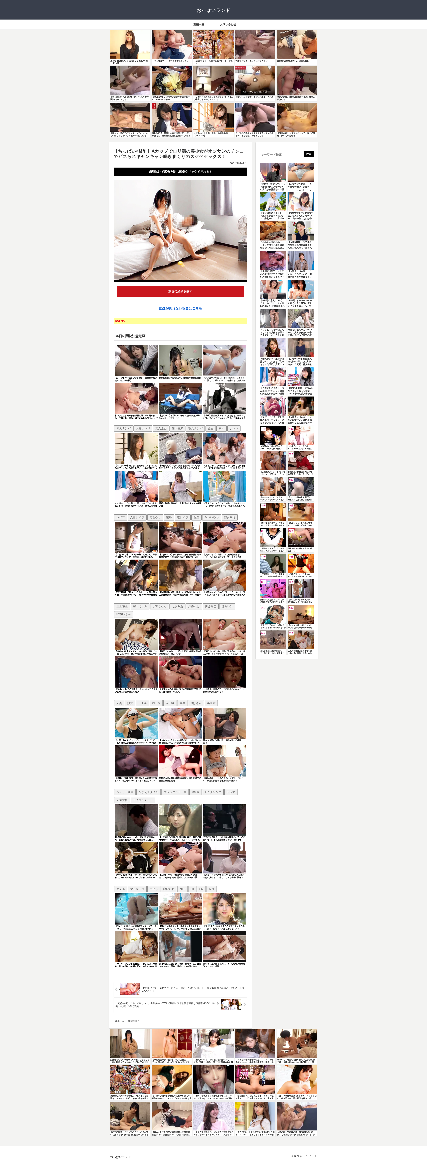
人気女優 (122, 800)
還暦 (182, 703)
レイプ (120, 517)
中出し (154, 889)
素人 (221, 428)
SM (201, 889)
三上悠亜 (122, 606)
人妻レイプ (137, 517)
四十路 (156, 703)
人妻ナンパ (143, 428)
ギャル (120, 889)
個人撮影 (177, 428)
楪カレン (227, 606)
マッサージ (137, 889)
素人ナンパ (123, 428)
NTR (182, 889)
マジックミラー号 (175, 792)
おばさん (196, 703)
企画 (211, 428)
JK (192, 889)
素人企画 (161, 428)
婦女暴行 (229, 517)
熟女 (130, 703)
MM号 (195, 792)
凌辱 (169, 517)
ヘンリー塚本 (124, 792)
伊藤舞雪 (210, 606)
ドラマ (231, 792)
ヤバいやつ (211, 517)
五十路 (170, 703)
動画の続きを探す (180, 291)
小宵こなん (159, 606)
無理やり (155, 517)
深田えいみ (140, 606)
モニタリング (212, 792)
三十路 (142, 703)
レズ (212, 889)
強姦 (196, 517)
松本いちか (123, 614)
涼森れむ (194, 606)
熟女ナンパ (195, 428)
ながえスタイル (148, 792)
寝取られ (169, 889)
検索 (308, 154)
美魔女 (211, 703)
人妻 (119, 703)
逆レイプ (182, 517)
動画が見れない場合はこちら (180, 308)
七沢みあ (177, 606)
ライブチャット (143, 800)
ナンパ (234, 428)
